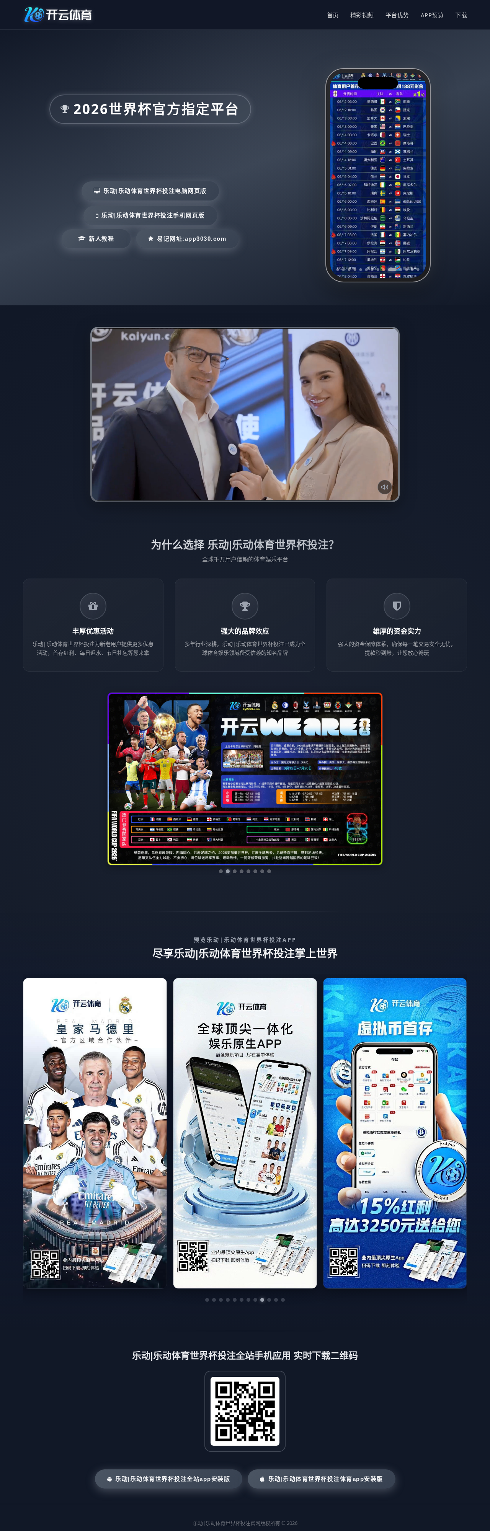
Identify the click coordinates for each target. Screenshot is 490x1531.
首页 (333, 15)
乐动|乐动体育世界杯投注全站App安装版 (172, 1406)
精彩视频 (362, 15)
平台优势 (397, 15)
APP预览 (432, 15)
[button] (207, 1227)
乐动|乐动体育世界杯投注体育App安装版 (325, 1406)
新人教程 (101, 238)
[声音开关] (384, 487)
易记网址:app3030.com (191, 238)
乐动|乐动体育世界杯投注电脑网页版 (155, 191)
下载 (461, 15)
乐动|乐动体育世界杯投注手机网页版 (153, 215)
